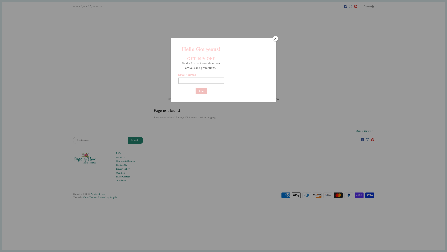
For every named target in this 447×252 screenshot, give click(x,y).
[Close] (275, 38)
